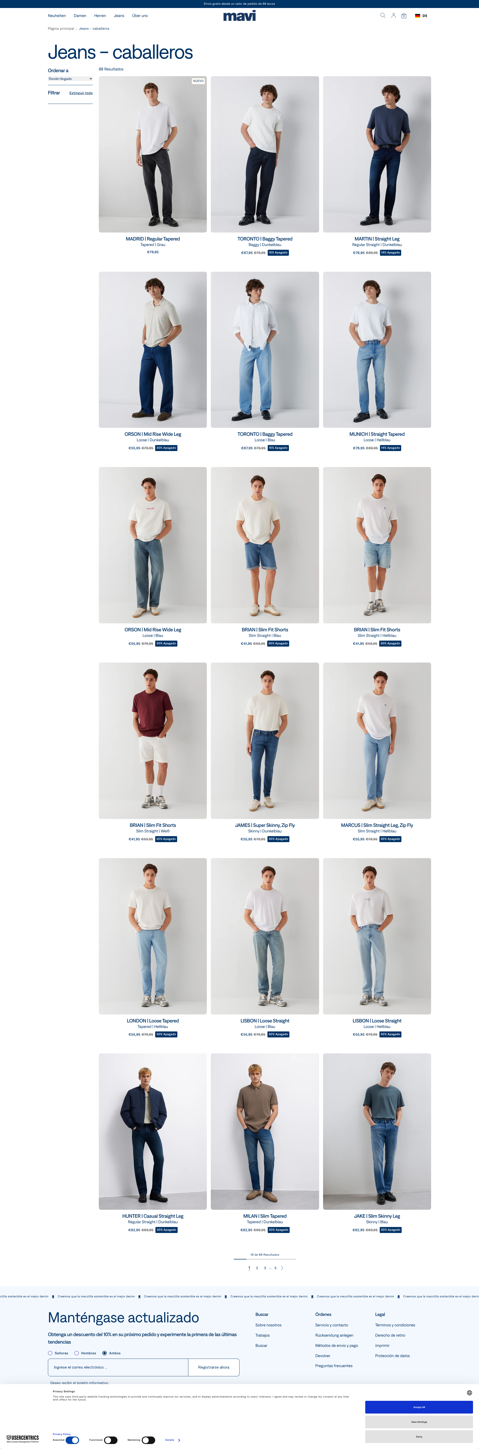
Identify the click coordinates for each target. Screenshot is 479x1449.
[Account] (393, 16)
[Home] (239, 16)
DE (425, 15)
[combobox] (421, 16)
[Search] (383, 16)
